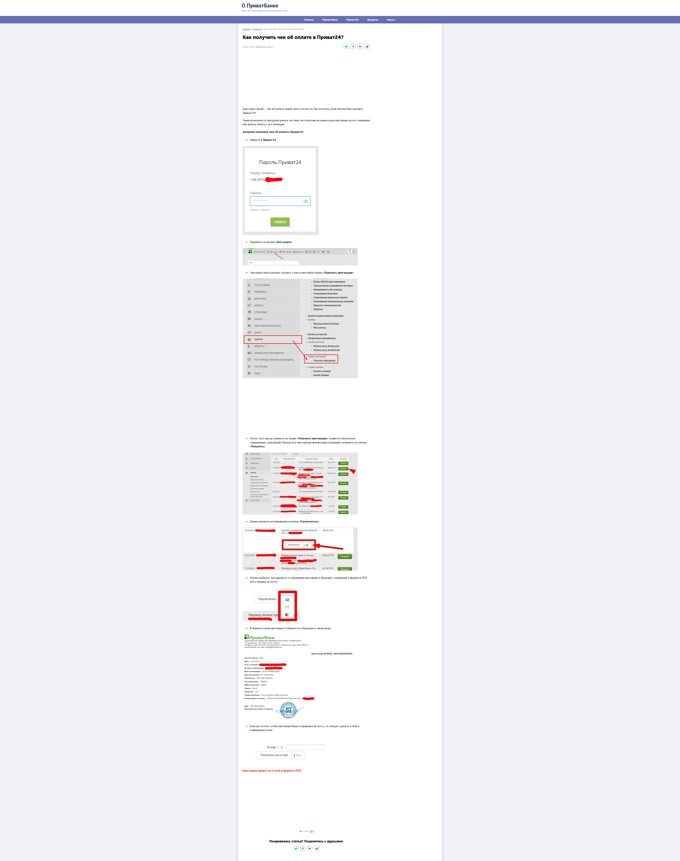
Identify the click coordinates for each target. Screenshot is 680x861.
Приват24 (352, 19)
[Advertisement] (306, 78)
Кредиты (372, 19)
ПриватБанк (330, 19)
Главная (309, 19)
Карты (391, 19)
